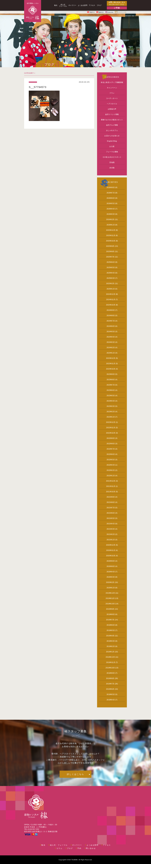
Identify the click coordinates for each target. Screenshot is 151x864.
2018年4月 (111, 700)
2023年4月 (111, 401)
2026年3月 (111, 214)
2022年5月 (111, 459)
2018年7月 (110, 684)
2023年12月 (110, 358)
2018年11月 (110, 662)
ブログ (70, 848)
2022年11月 (110, 427)
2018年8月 (110, 678)
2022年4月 (111, 465)
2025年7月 (110, 257)
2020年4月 (111, 572)
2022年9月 (111, 438)
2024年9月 (111, 310)
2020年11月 (110, 550)
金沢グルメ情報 (112, 125)
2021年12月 (110, 481)
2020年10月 (110, 556)
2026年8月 (111, 187)
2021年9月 (111, 497)
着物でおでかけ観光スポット (112, 120)
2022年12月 (110, 422)
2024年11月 (110, 299)
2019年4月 (110, 636)
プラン (111, 93)
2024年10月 (110, 305)
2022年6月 (111, 454)
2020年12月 (110, 545)
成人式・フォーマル (59, 845)
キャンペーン (112, 88)
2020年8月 (111, 566)
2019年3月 (111, 641)
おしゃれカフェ (112, 130)
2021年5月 (111, 518)
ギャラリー (77, 845)
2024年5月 (111, 331)
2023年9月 (111, 374)
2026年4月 (111, 209)
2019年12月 (110, 593)
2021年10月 (110, 491)
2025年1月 (111, 289)
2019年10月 (110, 604)
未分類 (111, 168)
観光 (43, 845)
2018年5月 (111, 694)
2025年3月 (111, 278)
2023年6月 (111, 390)
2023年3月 (111, 406)
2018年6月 (110, 689)
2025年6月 (111, 262)
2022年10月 (110, 433)
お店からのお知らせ (112, 136)
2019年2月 (111, 646)
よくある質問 (92, 845)
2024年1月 (111, 353)
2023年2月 (111, 411)
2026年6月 (111, 198)
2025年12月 (110, 230)
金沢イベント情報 (112, 114)
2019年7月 (110, 620)
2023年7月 (111, 385)
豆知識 (111, 162)
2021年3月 (111, 529)
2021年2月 (111, 534)
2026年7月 (111, 193)
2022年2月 (111, 470)
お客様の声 (112, 109)
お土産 (111, 146)
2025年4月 (111, 273)
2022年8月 (111, 443)
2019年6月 (111, 625)
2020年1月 (111, 588)
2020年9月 (111, 561)
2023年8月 (111, 379)
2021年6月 (111, 513)
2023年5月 (111, 395)
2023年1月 (111, 417)
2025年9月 (110, 246)
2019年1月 (110, 652)
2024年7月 (111, 321)
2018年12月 (110, 657)
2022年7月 (111, 449)
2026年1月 (111, 225)
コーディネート (112, 98)
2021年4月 (111, 524)
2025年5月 (111, 267)
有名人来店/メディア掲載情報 (112, 82)
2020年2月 (110, 582)
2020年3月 (111, 577)
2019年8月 (111, 614)
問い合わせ (91, 848)
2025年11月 (110, 235)
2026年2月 (110, 219)
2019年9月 (110, 609)
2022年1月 (111, 475)
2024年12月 (110, 294)
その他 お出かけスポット (112, 157)
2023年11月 (110, 363)
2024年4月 (111, 337)
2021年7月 (111, 508)
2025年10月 (110, 241)
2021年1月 (111, 540)
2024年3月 (111, 342)
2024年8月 (111, 315)
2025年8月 (110, 251)
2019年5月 (111, 630)
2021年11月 (110, 486)
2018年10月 (110, 668)
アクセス (107, 845)
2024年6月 (111, 326)
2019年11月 (110, 598)
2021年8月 (111, 502)
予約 (79, 848)
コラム (59, 848)
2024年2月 (111, 347)
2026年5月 (111, 203)
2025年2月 (110, 283)
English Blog (112, 141)
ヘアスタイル (112, 104)
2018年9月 (111, 673)
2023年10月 (110, 369)
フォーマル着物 (112, 152)
